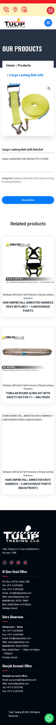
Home (10, 65)
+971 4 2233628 (14, 630)
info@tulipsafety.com (20, 593)
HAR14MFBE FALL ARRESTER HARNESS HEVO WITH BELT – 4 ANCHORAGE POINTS (28, 306)
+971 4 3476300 (14, 585)
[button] (49, 88)
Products (24, 65)
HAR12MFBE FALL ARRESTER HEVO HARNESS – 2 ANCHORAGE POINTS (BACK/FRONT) (28, 484)
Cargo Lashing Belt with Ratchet (22, 149)
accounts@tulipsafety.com (22, 679)
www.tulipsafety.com (18, 596)
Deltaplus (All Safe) (23, 178)
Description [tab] (28, 200)
